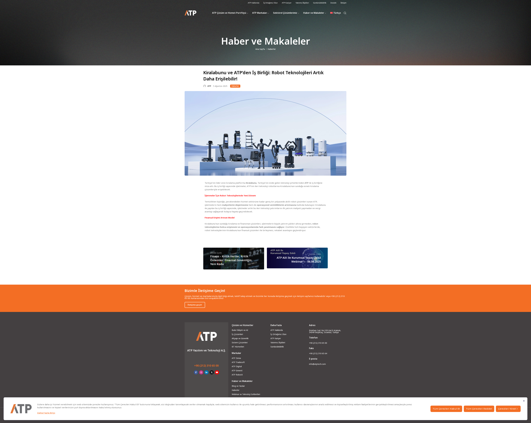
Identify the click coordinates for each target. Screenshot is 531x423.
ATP (209, 86)
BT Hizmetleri (238, 346)
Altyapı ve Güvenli (240, 338)
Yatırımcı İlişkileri (277, 342)
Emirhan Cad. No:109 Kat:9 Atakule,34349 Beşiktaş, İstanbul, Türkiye (325, 331)
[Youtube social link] (217, 372)
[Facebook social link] (196, 372)
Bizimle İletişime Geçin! (205, 290)
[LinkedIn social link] (206, 372)
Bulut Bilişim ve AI (240, 330)
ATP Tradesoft (238, 362)
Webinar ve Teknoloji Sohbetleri (246, 394)
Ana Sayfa (260, 49)
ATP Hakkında (276, 330)
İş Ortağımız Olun (278, 334)
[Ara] (345, 13)
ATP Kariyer (275, 338)
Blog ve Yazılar (238, 386)
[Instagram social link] (201, 372)
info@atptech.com (317, 364)
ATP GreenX (237, 370)
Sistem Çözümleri (240, 342)
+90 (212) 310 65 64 (318, 353)
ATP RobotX (237, 374)
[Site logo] (190, 13)
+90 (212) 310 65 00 (206, 365)
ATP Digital (237, 366)
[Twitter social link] (212, 372)
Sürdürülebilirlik (277, 346)
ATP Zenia (236, 358)
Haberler (272, 49)
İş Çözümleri (237, 334)
